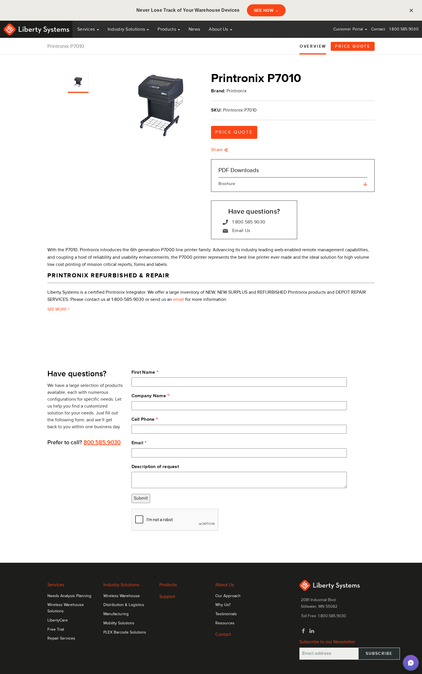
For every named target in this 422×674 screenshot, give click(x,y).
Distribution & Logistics (123, 605)
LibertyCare (57, 620)
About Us (219, 29)
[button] (410, 662)
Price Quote (352, 46)
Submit (141, 498)
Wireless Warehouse (121, 596)
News (194, 29)
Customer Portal (348, 29)
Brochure (226, 183)
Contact (378, 29)
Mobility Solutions (118, 623)
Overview (313, 46)
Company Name (148, 396)
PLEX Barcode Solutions (124, 632)
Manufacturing (116, 614)
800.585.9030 (102, 442)
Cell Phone (143, 419)
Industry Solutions (127, 29)
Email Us (241, 230)
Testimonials (226, 614)
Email (137, 443)
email (178, 299)
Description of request (155, 467)
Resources (225, 623)
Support (167, 596)
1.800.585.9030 (404, 29)
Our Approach (228, 596)
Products (168, 585)
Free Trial (55, 629)
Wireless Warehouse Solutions (65, 608)
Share (217, 150)
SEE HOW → (266, 10)
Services (86, 29)
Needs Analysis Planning (69, 596)
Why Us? (223, 605)
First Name (143, 372)
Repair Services (61, 638)
